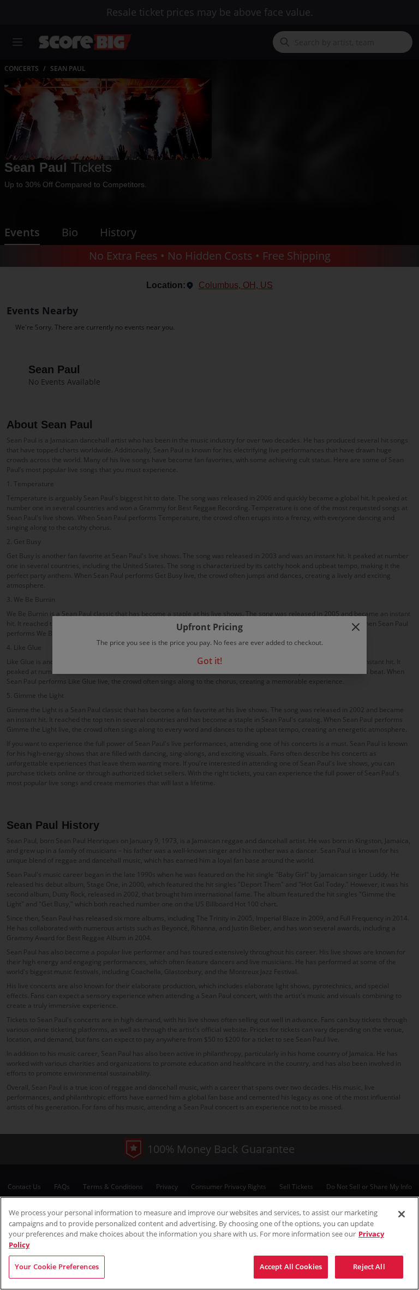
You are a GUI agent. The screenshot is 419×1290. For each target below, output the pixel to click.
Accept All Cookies (291, 1266)
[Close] (402, 1214)
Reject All (369, 1266)
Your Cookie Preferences (57, 1266)
